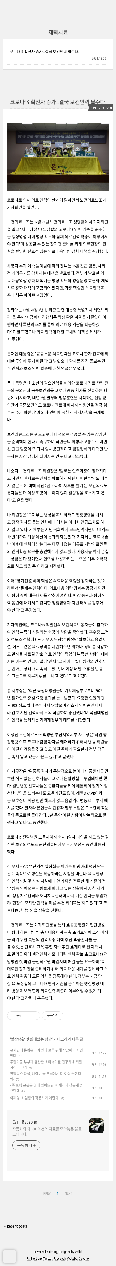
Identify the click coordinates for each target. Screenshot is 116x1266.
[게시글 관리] (34, 1016)
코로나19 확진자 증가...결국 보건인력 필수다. (44, 51)
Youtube (72, 1258)
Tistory (53, 1252)
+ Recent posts (15, 1226)
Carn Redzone (24, 1121)
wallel (78, 1252)
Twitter (47, 1258)
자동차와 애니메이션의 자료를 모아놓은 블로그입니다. (47, 1131)
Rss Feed (32, 1258)
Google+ (84, 1258)
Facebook (60, 1258)
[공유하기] (27, 1016)
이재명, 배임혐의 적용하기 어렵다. (34, 1098)
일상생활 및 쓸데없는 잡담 (31, 1039)
